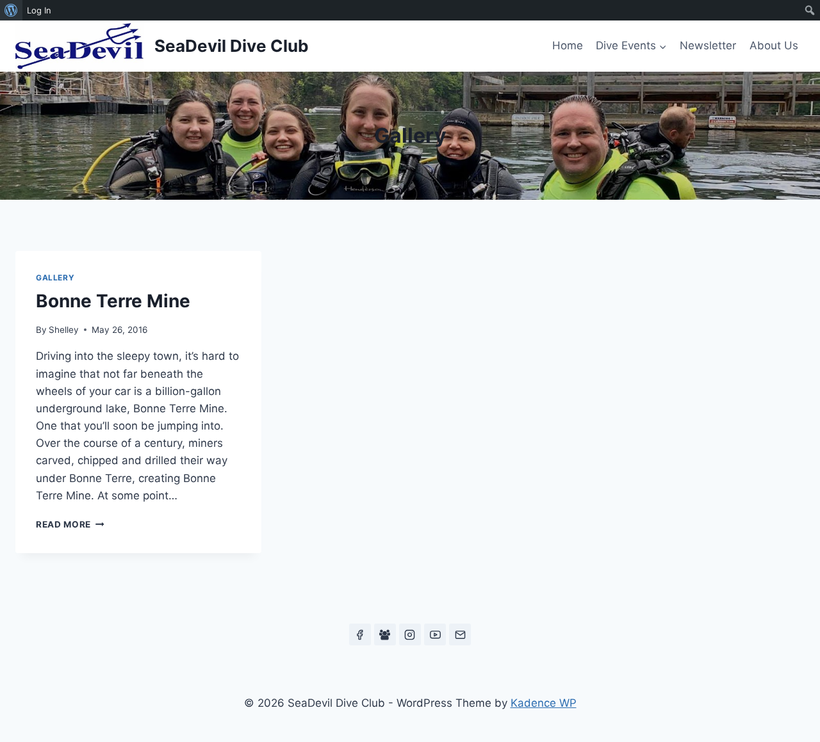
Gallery (55, 277)
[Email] (460, 634)
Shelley (64, 330)
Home (567, 45)
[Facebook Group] (385, 634)
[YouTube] (435, 634)
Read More (70, 524)
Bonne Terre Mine (113, 301)
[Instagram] (410, 634)
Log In (39, 10)
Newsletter (708, 45)
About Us (774, 45)
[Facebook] (360, 634)
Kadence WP (544, 703)
